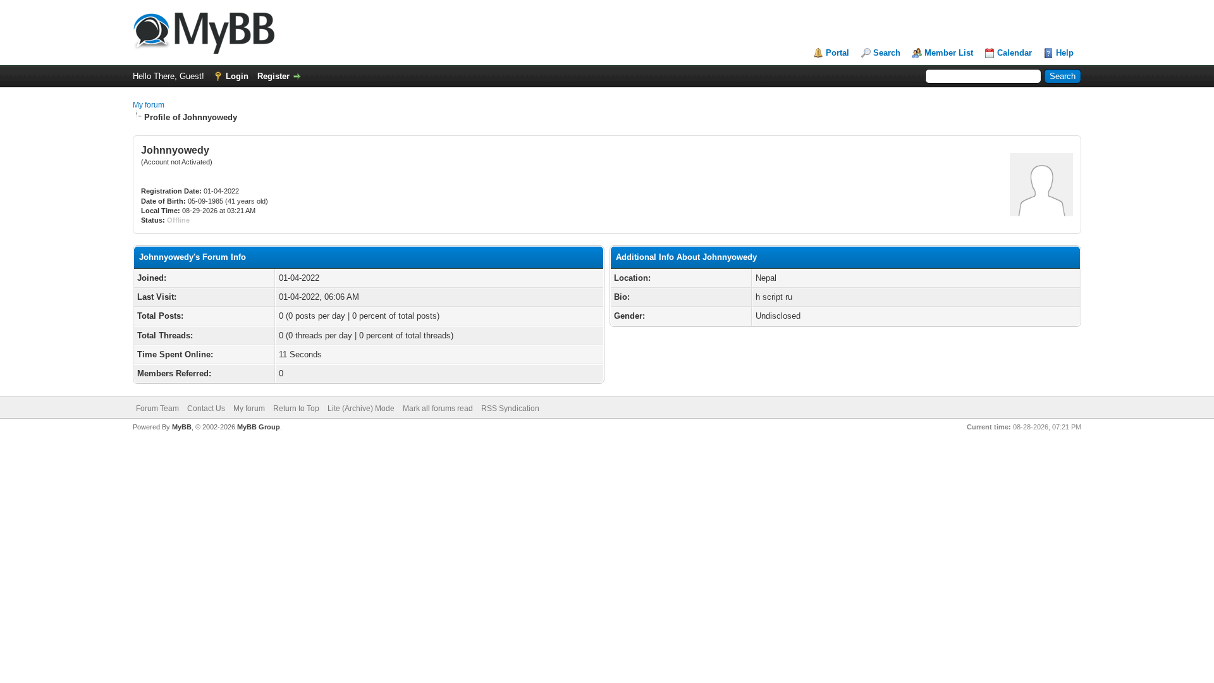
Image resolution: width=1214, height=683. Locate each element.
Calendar (1014, 53)
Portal (837, 53)
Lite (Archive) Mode (361, 408)
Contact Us (206, 408)
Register (273, 76)
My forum (148, 105)
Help (1065, 53)
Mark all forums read (438, 408)
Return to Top (296, 408)
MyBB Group (258, 427)
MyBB (182, 427)
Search (886, 53)
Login (237, 76)
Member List (948, 53)
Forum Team (157, 408)
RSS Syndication (510, 408)
